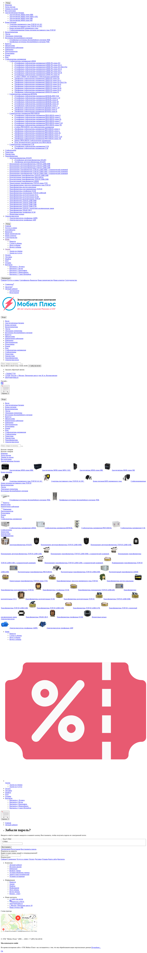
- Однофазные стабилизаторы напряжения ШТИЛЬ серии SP (36, 102)
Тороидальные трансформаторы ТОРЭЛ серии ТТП (28, 183)
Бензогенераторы (11, 32)
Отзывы (8, 263)
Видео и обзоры (15, 247)
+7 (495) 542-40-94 (16, 899)
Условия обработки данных (19, 872)
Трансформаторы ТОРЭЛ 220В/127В (22, 206)
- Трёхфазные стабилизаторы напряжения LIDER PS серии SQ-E (37, 84)
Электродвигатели (12, 216)
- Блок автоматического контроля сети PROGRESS (32, 142)
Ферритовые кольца (16, 214)
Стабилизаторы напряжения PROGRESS (24, 113)
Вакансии (8, 232)
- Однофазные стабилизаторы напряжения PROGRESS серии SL (37, 119)
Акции (7, 249)
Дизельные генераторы (13, 36)
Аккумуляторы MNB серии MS (20, 20)
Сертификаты (10, 230)
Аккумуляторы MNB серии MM (21, 14)
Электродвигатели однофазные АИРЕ (23, 218)
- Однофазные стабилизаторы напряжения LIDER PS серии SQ (37, 63)
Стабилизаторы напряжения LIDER (22, 61)
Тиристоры (9, 152)
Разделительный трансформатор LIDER (24, 181)
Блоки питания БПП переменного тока (23, 28)
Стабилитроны (10, 150)
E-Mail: (5, 841)
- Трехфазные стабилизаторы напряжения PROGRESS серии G (37, 129)
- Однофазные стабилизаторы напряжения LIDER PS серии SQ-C (38, 65)
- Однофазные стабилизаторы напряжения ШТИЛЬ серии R (36, 100)
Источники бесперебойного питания (18, 38)
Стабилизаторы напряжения (15, 59)
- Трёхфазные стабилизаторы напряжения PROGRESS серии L (37, 131)
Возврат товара (15, 871)
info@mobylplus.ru (16, 903)
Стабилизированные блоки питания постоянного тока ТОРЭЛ (32, 30)
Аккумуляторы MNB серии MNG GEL (23, 16)
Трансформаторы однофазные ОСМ (22, 191)
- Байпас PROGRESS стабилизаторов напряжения (32, 140)
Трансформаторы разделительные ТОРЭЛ (24, 199)
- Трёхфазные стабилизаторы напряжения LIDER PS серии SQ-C (37, 80)
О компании (11, 859)
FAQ (7, 261)
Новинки (8, 5)
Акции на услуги (15, 253)
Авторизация (14, 291)
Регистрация (14, 293)
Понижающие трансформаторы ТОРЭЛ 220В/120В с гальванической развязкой (38, 173)
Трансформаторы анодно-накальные (22, 187)
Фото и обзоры (14, 245)
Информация (14, 888)
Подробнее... (96, 947)
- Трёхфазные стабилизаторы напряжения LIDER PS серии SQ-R (37, 88)
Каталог (7, 451)
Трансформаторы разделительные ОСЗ (23, 195)
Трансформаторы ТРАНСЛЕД (20, 210)
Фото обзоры (14, 890)
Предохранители (11, 51)
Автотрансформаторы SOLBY (20, 158)
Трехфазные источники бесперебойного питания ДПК (29, 42)
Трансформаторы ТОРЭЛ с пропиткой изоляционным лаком (31, 208)
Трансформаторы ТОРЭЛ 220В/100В (22, 200)
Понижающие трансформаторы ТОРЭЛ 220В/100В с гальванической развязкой (38, 169)
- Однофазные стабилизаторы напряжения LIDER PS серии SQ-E (38, 69)
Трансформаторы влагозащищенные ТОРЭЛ (25, 189)
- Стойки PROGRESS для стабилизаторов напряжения (34, 127)
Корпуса (8, 44)
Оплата (8, 255)
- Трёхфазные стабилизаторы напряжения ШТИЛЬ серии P (35, 109)
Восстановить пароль (28, 849)
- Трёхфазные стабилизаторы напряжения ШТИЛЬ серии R (35, 111)
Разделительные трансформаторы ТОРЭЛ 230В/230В (29, 179)
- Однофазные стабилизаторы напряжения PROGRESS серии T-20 (38, 123)
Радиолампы (9, 53)
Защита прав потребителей (19, 874)
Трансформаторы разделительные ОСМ (24, 197)
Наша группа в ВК (16, 907)
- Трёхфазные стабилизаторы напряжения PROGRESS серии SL (37, 133)
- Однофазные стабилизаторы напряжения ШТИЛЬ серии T (36, 106)
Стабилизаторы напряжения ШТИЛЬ (23, 94)
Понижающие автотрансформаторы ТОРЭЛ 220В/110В (29, 166)
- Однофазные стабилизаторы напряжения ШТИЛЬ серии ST (36, 104)
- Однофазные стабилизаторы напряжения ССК (31, 146)
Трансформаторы (11, 156)
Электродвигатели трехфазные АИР (22, 220)
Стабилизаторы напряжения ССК (21, 144)
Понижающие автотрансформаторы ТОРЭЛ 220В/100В (29, 164)
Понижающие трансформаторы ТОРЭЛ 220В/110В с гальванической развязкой (38, 171)
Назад (8, 3)
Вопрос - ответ (14, 894)
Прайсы (8, 259)
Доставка (8, 257)
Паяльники (9, 49)
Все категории (10, 11)
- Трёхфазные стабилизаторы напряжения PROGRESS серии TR (37, 138)
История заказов (15, 867)
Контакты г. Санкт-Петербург (20, 274)
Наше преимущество (12, 234)
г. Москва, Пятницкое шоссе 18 (20, 905)
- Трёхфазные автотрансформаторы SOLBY (30, 162)
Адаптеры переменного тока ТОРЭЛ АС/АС (25, 24)
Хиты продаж (10, 7)
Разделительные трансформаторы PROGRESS (26, 177)
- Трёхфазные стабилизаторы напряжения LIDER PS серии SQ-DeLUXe (40, 82)
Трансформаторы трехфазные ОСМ (22, 212)
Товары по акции (11, 9)
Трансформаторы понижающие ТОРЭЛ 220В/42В (27, 193)
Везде (7, 321)
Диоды (7, 34)
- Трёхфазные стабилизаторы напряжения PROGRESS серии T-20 (38, 137)
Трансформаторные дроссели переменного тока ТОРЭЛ (30, 185)
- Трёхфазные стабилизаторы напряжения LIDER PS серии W (36, 92)
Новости (12, 241)
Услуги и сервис (11, 228)
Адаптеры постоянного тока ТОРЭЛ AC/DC (25, 26)
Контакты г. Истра (16, 268)
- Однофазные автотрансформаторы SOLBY (30, 160)
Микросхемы (10, 45)
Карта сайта (52, 859)
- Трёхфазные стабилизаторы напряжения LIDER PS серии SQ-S (37, 90)
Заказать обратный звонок (14, 370)
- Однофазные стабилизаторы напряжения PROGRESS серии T (37, 121)
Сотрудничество (11, 237)
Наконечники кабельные (14, 47)
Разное (7, 55)
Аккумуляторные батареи (14, 13)
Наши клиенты (10, 235)
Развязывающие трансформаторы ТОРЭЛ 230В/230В (28, 175)
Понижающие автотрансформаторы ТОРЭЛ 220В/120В (29, 168)
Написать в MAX (17, 902)
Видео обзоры (14, 892)
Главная (8, 226)
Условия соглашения (17, 876)
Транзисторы (10, 154)
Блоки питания (10, 22)
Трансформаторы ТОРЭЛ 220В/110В (22, 202)
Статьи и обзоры (15, 243)
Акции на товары (15, 251)
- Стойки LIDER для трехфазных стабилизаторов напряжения (36, 76)
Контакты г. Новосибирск (18, 272)
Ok (2, 951)
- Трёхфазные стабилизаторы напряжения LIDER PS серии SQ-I (37, 86)
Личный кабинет (11, 825)
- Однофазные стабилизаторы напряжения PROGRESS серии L (37, 117)
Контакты (8, 265)
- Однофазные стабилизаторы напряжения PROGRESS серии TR (38, 125)
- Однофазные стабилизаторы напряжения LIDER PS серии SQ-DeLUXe (40, 67)
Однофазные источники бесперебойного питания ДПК (29, 40)
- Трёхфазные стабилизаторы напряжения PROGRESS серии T (37, 135)
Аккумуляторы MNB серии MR (21, 18)
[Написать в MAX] (2, 384)
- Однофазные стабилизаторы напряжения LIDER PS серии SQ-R (38, 73)
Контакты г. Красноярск (18, 270)
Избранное (13, 869)
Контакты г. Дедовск (17, 266)
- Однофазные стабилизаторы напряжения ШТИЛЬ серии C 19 (37, 98)
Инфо (7, 239)
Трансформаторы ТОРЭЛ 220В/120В (22, 204)
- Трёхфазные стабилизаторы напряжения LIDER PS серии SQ (37, 78)
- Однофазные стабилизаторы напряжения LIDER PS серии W (37, 75)
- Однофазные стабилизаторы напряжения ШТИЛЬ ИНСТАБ (36, 96)
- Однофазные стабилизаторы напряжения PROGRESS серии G (37, 115)
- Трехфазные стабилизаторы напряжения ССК (31, 148)
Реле (7, 57)
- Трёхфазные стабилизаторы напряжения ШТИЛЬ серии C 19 (36, 107)
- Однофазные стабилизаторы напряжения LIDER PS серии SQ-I (37, 71)
